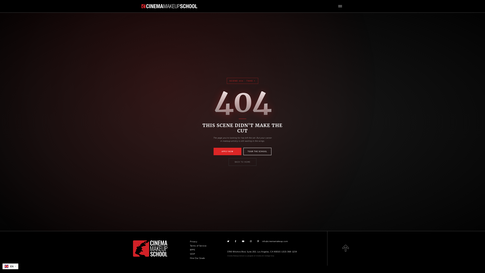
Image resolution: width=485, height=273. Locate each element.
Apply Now (227, 151)
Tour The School (257, 151)
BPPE (192, 250)
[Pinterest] (258, 241)
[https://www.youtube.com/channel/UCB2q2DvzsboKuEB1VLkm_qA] (243, 241)
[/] (169, 6)
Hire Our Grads (197, 258)
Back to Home (242, 162)
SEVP (192, 254)
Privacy (193, 241)
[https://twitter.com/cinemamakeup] (228, 241)
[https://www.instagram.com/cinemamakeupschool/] (251, 241)
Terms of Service (198, 246)
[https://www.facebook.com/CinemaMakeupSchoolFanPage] (236, 241)
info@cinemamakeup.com (275, 241)
